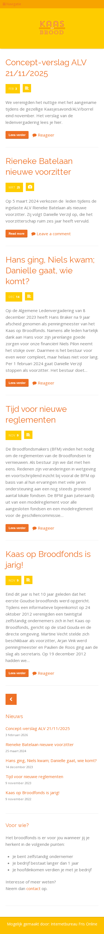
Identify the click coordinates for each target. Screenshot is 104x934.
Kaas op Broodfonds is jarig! (32, 792)
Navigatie (13, 4)
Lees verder (17, 135)
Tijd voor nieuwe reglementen (34, 776)
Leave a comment (53, 233)
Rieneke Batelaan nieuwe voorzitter (40, 744)
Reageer (45, 135)
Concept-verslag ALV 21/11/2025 (38, 728)
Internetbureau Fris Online (74, 924)
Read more (16, 233)
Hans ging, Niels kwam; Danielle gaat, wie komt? (50, 270)
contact (33, 888)
